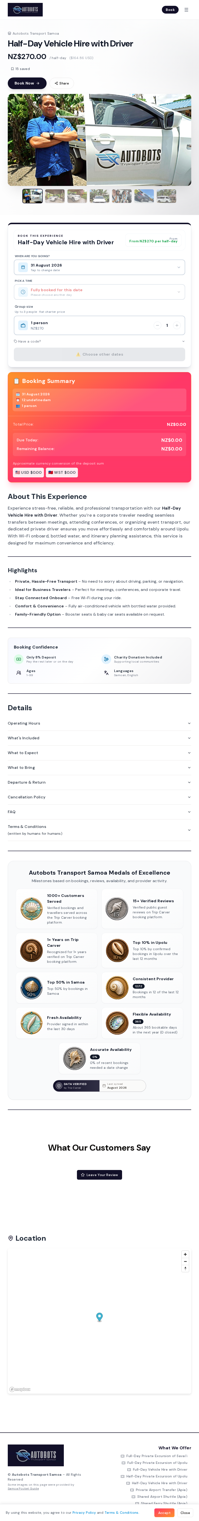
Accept (164, 1513)
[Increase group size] (177, 325)
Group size (24, 306)
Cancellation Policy (27, 797)
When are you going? (32, 256)
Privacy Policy (84, 1512)
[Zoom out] (185, 1261)
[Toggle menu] (186, 10)
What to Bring (21, 767)
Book (170, 10)
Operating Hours (24, 723)
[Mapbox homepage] (20, 1389)
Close (185, 1513)
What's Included (23, 738)
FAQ (12, 811)
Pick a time (23, 281)
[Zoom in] (185, 1254)
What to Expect (23, 752)
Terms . (122, 1512)
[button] (99, 1317)
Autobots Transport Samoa (36, 33)
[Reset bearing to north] (185, 1268)
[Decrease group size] (157, 325)
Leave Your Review (102, 1175)
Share (64, 83)
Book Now (24, 83)
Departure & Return (27, 782)
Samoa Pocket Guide (23, 1488)
